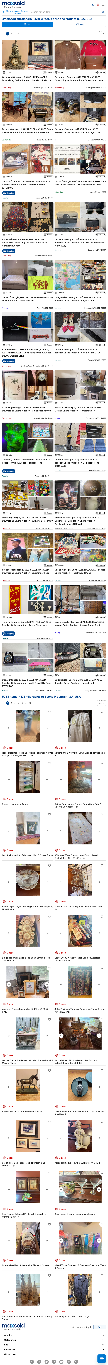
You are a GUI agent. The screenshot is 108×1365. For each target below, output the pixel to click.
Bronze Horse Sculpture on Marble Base (22, 1111)
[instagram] (32, 1362)
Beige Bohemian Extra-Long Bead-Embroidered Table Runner (26, 959)
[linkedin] (54, 1362)
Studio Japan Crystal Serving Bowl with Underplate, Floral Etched (27, 908)
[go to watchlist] (98, 4)
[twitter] (46, 1362)
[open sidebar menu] (103, 4)
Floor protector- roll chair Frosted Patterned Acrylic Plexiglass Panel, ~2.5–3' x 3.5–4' (27, 754)
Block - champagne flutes (15, 804)
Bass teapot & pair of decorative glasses (75, 1214)
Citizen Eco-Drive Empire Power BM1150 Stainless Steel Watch (79, 1113)
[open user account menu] (92, 4)
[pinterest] (76, 1362)
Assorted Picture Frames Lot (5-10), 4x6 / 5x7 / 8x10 (26, 1010)
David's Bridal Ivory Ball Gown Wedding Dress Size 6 (80, 754)
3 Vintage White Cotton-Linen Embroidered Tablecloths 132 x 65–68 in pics (76, 856)
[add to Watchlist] (49, 711)
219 (30, 703)
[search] (103, 12)
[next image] (47, 728)
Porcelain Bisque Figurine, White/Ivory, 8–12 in (77, 1163)
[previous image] (9, 728)
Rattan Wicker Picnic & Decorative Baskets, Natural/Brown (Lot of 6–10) (76, 1061)
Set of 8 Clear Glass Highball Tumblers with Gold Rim (78, 908)
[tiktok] (69, 1362)
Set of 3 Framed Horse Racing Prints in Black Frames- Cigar (24, 1164)
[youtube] (61, 1362)
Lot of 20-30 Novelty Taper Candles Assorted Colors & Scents (77, 959)
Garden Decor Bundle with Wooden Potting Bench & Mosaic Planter (27, 1061)
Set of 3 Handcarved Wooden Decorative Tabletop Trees (27, 1318)
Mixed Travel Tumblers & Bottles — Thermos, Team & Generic (80, 1266)
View (101, 31)
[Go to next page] (18, 33)
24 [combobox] (100, 33)
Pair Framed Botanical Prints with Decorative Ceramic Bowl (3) (24, 1215)
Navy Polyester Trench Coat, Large (72, 1316)
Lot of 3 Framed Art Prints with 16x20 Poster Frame (27, 855)
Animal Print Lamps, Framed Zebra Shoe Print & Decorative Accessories (78, 805)
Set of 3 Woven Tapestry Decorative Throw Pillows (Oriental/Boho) (80, 1010)
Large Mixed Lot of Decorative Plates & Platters (25, 1265)
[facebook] (39, 1362)
